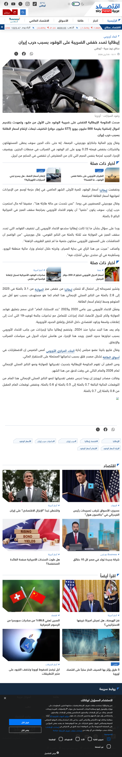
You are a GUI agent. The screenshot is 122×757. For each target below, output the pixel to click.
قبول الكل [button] (25, 722)
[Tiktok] (34, 4)
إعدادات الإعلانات (52, 726)
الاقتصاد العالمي (39, 20)
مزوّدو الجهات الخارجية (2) (59, 715)
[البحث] (23, 12)
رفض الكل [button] (25, 729)
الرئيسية (112, 20)
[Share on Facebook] (24, 54)
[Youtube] (13, 4)
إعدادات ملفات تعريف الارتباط (70, 730)
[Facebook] (6, 4)
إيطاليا (103, 189)
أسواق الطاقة (111, 356)
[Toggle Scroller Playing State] (2, 27)
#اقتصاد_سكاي (112, 27)
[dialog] (61, 726)
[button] (42, 4)
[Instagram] (27, 4)
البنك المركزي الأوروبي (60, 350)
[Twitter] (20, 4)
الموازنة (39, 289)
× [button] (5, 698)
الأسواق (63, 20)
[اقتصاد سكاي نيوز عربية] (103, 9)
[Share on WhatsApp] (31, 54)
